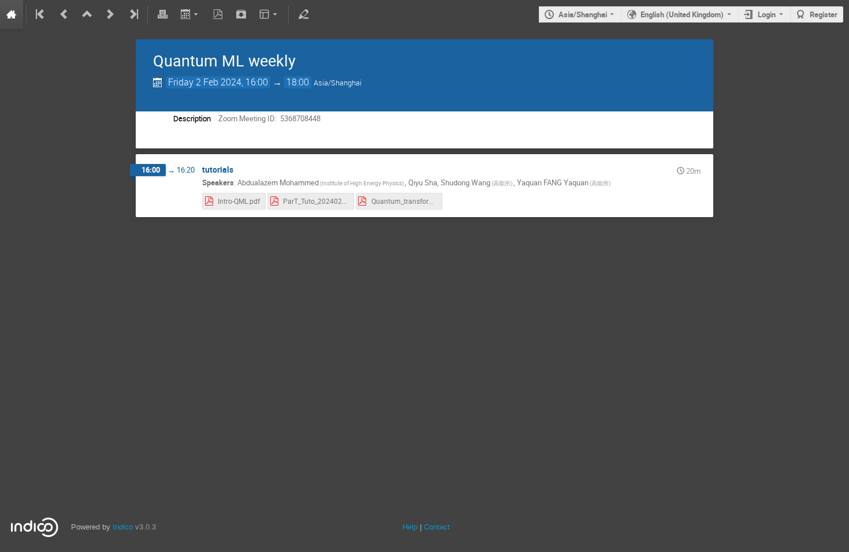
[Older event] (64, 14)
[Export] (190, 14)
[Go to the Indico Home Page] (11, 14)
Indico (123, 527)
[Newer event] (110, 14)
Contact (437, 527)
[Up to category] (87, 14)
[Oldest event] (41, 14)
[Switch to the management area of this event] (303, 14)
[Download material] (241, 14)
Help (410, 527)
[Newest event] (132, 14)
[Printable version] (162, 14)
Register (823, 14)
